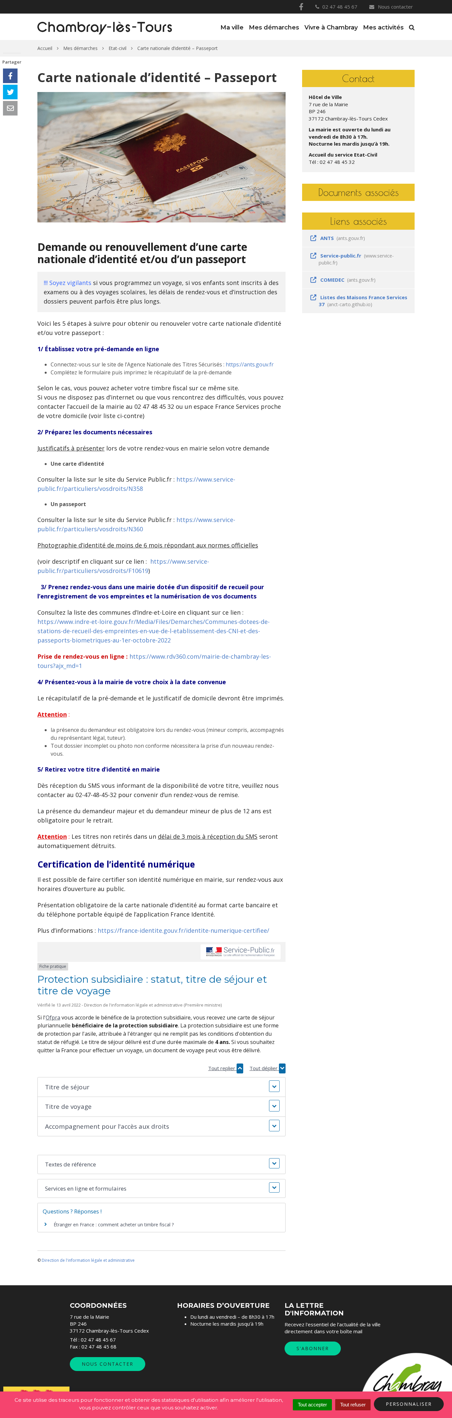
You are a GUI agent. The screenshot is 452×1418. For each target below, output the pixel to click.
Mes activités (383, 27)
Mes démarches (274, 27)
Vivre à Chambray (331, 27)
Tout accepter (312, 1404)
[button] (161, 1087)
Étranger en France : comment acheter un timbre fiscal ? (114, 1224)
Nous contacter (395, 6)
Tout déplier (264, 1068)
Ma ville (232, 27)
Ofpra (53, 1017)
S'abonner (312, 1348)
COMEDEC (347, 279)
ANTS (341, 238)
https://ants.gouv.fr (250, 364)
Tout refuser (353, 1404)
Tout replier (222, 1068)
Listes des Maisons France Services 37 (363, 300)
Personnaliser (409, 1404)
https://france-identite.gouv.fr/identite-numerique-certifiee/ (183, 930)
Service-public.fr (356, 259)
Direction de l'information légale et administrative (88, 1260)
